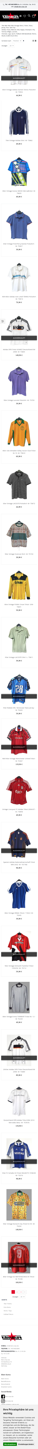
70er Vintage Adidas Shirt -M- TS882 (19, 140)
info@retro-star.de (20, 7)
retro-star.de (9, 1396)
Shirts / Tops (8, 1311)
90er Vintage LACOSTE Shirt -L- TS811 (19, 657)
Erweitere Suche (6, 1387)
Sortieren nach (6, 41)
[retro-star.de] (10, 16)
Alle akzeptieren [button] (10, 1444)
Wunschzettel (5, 1384)
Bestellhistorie (5, 1381)
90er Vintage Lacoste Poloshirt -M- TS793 (19, 400)
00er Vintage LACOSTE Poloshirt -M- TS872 (19, 503)
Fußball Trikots (8, 1314)
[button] (24, 16)
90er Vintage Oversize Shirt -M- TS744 (19, 554)
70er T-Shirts (8, 1304)
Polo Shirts (7, 1307)
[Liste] (35, 41)
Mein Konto (5, 1379)
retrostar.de (9, 1401)
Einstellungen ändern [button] (26, 1444)
